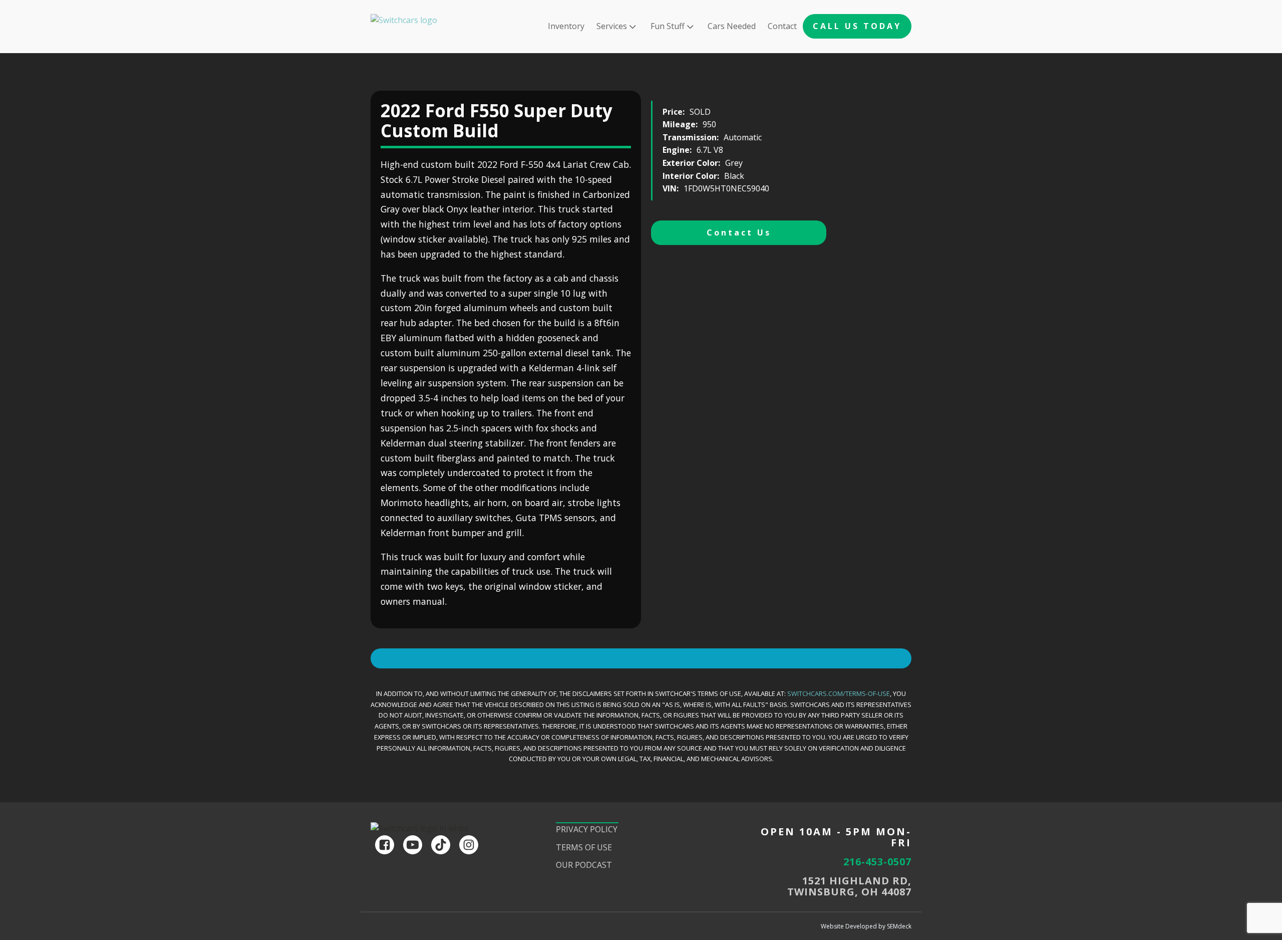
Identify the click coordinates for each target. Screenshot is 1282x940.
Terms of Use (584, 847)
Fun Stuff (668, 26)
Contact (782, 26)
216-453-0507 (877, 861)
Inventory (566, 26)
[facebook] (384, 844)
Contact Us (739, 232)
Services (611, 26)
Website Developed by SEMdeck (866, 926)
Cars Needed (732, 26)
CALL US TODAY (857, 26)
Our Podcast (584, 864)
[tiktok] (440, 844)
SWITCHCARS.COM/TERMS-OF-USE (838, 693)
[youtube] (412, 844)
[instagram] (468, 844)
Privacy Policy (586, 829)
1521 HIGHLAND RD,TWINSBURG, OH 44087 (849, 886)
